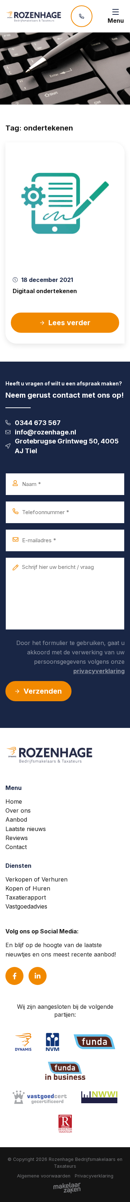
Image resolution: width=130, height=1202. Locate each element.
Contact (16, 846)
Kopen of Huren (27, 888)
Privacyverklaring (94, 1176)
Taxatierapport (25, 897)
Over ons (18, 810)
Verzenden (42, 691)
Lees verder (69, 322)
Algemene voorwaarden (43, 1176)
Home (13, 801)
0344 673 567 (38, 423)
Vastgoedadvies (26, 906)
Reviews (16, 837)
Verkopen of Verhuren (36, 879)
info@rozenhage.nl (45, 432)
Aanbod (16, 819)
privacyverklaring (99, 671)
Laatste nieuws (25, 828)
